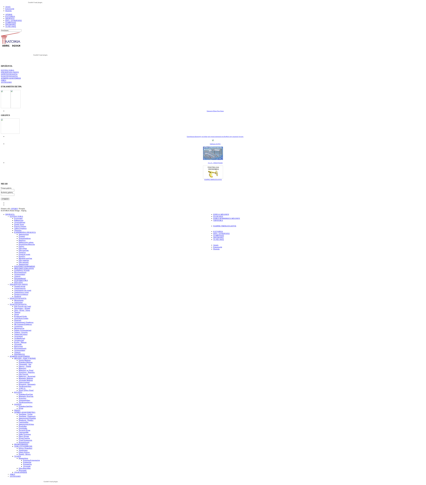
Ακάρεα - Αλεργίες (21, 332)
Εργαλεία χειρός (24, 254)
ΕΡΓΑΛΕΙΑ (18, 282)
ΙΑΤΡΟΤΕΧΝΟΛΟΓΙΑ (9, 74)
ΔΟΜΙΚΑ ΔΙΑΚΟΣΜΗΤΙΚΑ (24, 412)
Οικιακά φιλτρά (19, 286)
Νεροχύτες (22, 398)
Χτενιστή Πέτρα (24, 430)
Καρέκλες (22, 240)
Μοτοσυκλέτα (19, 328)
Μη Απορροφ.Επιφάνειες (23, 324)
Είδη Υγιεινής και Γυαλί (22, 306)
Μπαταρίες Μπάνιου (26, 378)
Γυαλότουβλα (23, 422)
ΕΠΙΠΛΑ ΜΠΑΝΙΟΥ (221, 214)
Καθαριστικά (18, 220)
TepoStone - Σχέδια (25, 414)
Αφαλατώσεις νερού (21, 292)
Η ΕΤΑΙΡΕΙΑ (218, 231)
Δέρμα (16, 314)
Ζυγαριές (22, 236)
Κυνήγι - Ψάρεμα (20, 342)
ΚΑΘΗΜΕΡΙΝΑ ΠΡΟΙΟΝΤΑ (25, 232)
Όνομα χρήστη (6, 188)
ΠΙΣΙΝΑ (17, 410)
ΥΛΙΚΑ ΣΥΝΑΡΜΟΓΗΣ (23, 446)
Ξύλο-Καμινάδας (25, 468)
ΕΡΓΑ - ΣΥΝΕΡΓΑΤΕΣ (221, 233)
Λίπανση (17, 276)
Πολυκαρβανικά (20, 278)
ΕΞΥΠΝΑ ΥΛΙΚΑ (7, 70)
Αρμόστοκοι (23, 450)
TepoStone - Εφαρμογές (27, 416)
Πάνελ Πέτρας (24, 436)
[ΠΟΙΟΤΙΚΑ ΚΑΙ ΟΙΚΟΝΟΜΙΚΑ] (213, 178)
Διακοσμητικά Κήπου (26, 424)
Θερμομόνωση (24, 442)
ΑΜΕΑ (3, 80)
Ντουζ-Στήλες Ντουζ (26, 390)
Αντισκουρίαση (19, 274)
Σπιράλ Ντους (19, 224)
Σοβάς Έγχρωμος (25, 434)
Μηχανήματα (18, 300)
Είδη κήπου (23, 248)
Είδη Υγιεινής (23, 374)
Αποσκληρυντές (20, 288)
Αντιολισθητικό (19, 222)
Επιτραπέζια (27, 464)
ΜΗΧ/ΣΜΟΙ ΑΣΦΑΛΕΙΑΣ (24, 268)
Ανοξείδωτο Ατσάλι (21, 318)
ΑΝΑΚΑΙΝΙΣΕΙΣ (20, 472)
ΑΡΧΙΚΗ (14, 209)
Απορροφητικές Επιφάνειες (24, 322)
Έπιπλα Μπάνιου (25, 360)
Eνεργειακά (18, 218)
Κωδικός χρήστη (7, 192)
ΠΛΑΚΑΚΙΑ (218, 216)
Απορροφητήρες (24, 400)
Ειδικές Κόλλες (24, 452)
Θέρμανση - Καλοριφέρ (27, 384)
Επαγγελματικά (24, 382)
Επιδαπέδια (27, 462)
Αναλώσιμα (18, 302)
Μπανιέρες (22, 368)
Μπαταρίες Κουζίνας (26, 396)
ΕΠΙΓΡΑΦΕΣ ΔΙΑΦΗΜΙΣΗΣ (24, 266)
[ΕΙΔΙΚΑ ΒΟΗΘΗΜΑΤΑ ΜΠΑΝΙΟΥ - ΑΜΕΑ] (213, 159)
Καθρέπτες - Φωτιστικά (27, 376)
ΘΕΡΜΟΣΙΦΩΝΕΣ (21, 444)
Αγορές (215, 245)
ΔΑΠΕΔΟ (18, 404)
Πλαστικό (17, 320)
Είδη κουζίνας (24, 250)
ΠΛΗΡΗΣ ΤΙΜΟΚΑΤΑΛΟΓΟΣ (224, 226)
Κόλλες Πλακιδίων (25, 448)
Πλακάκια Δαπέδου (25, 406)
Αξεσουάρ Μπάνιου (26, 380)
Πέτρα (21, 408)
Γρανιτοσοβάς (24, 432)
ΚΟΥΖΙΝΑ (18, 392)
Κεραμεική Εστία (20, 316)
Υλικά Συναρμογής (25, 440)
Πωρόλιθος (23, 426)
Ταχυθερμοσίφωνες (26, 402)
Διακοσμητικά (24, 234)
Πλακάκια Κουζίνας (26, 394)
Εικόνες (21, 246)
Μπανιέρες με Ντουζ (26, 370)
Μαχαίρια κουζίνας (25, 258)
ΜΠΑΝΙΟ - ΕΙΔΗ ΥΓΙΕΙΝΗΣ (25, 358)
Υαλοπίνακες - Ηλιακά (22, 308)
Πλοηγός (216, 249)
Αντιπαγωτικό (19, 340)
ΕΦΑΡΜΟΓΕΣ (19, 354)
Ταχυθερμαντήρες (25, 386)
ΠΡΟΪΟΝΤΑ (10, 214)
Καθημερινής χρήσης (26, 242)
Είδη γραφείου (24, 260)
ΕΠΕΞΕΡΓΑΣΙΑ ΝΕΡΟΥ (10, 72)
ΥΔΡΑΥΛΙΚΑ (218, 220)
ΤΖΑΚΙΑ (17, 456)
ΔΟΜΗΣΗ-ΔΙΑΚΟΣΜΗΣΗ (11, 78)
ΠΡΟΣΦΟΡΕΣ (218, 237)
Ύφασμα (17, 312)
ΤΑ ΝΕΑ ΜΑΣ (218, 239)
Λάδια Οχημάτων (20, 228)
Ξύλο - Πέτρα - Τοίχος (22, 310)
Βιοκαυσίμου (23, 458)
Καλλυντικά (18, 346)
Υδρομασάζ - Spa (25, 364)
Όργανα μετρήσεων (21, 294)
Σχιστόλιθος (23, 428)
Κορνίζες (22, 256)
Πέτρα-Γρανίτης (24, 438)
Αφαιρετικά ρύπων (21, 334)
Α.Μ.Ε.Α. (22, 388)
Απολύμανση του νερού (22, 290)
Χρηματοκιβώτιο (25, 238)
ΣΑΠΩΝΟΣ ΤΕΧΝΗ (22, 270)
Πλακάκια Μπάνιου (26, 362)
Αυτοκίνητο (18, 326)
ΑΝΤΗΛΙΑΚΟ (6, 82)
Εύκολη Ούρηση (20, 226)
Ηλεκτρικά (22, 470)
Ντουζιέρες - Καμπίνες (27, 372)
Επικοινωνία (217, 247)
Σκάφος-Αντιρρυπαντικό (22, 330)
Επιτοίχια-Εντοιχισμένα (31, 460)
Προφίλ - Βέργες (25, 454)
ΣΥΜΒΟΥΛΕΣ (218, 235)
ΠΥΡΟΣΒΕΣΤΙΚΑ (21, 280)
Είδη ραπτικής (24, 262)
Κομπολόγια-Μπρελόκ (27, 244)
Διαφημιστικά (23, 264)
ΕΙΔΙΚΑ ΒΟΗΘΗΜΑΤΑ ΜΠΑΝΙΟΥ (226, 218)
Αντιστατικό (18, 336)
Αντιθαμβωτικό (19, 338)
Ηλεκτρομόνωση (20, 272)
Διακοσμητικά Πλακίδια (27, 418)
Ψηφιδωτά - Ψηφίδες (26, 420)
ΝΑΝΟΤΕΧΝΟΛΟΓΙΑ (9, 76)
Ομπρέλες (22, 252)
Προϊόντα (17, 296)
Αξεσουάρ (18, 344)
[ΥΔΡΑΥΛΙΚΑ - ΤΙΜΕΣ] (213, 140)
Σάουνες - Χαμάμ (25, 366)
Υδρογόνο (17, 230)
